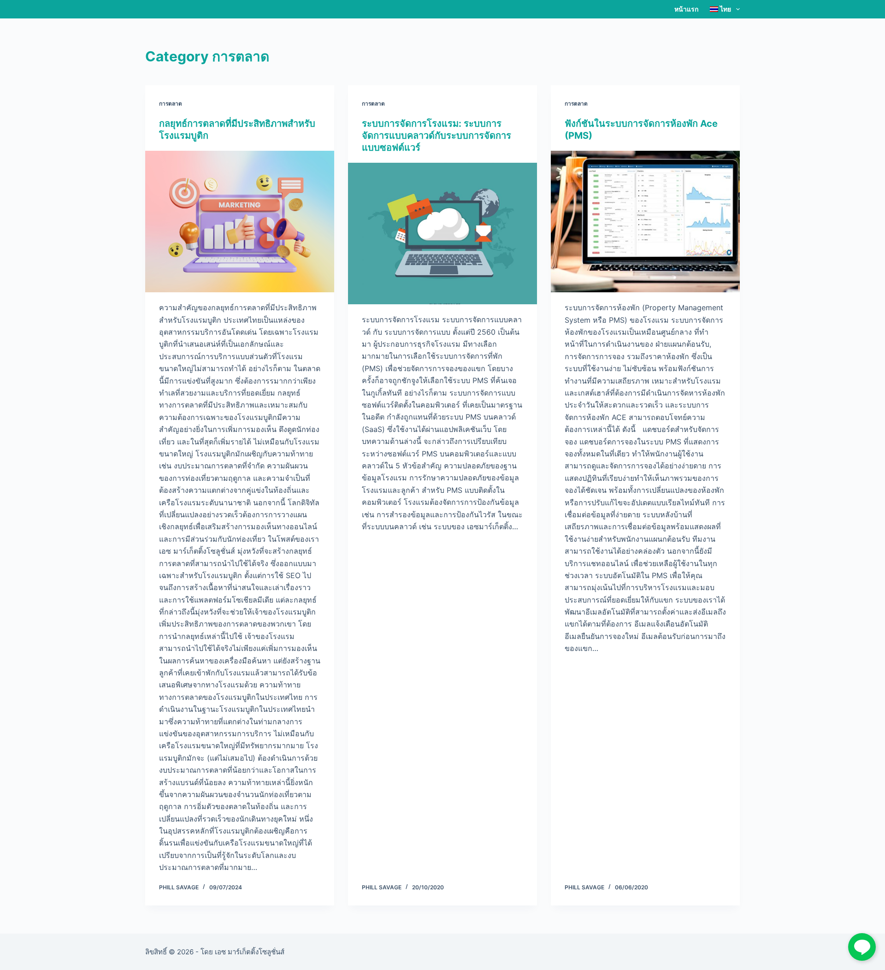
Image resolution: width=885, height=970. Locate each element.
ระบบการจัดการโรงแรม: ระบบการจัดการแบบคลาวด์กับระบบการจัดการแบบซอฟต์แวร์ (436, 135)
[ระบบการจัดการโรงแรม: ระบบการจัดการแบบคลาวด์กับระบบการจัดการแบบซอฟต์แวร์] (442, 234)
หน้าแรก (686, 9)
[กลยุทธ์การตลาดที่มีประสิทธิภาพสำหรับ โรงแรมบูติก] (239, 222)
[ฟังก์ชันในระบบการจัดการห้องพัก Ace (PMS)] (645, 222)
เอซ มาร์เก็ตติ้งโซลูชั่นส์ (249, 951)
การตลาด (170, 103)
